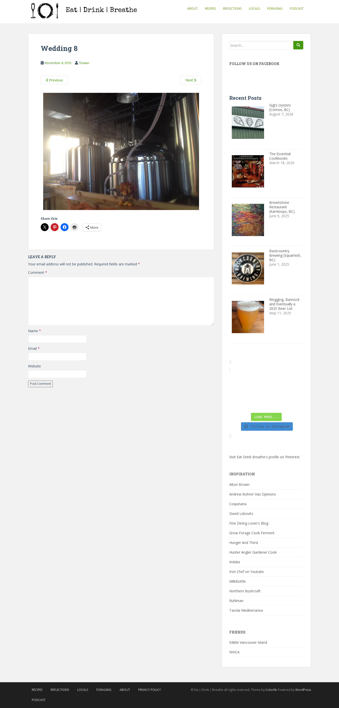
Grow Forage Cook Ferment (251, 533)
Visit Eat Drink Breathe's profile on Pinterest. (264, 457)
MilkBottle (237, 581)
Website (34, 366)
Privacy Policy (149, 690)
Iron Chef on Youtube (246, 571)
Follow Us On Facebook (254, 63)
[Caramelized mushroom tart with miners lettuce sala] (256, 380)
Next (189, 80)
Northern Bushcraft (245, 591)
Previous (55, 80)
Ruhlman (236, 600)
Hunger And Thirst (243, 542)
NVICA (234, 652)
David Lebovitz (241, 513)
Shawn (84, 63)
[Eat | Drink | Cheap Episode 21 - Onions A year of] (256, 404)
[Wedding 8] (121, 152)
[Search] (298, 45)
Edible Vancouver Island (248, 642)
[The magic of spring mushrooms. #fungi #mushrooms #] (276, 392)
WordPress (303, 690)
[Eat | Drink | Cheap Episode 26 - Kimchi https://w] (276, 380)
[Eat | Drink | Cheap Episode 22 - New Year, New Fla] (237, 404)
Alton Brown (239, 484)
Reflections (232, 8)
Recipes (210, 8)
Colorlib (271, 690)
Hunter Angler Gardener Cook (253, 552)
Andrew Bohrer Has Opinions (252, 494)
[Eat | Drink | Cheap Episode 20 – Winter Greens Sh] (295, 404)
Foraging (274, 8)
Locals (254, 8)
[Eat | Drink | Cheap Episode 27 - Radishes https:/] (237, 380)
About (192, 8)
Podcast (297, 8)
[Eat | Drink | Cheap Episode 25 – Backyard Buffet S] (295, 380)
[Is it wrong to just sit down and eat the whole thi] (237, 392)
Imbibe (234, 562)
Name (34, 330)
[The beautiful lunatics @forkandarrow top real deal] (276, 404)
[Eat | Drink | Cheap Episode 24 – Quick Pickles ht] (256, 392)
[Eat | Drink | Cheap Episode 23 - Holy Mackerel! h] (295, 392)
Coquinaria (237, 503)
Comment (37, 272)
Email (34, 348)
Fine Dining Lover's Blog (248, 523)
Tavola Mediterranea (246, 610)
